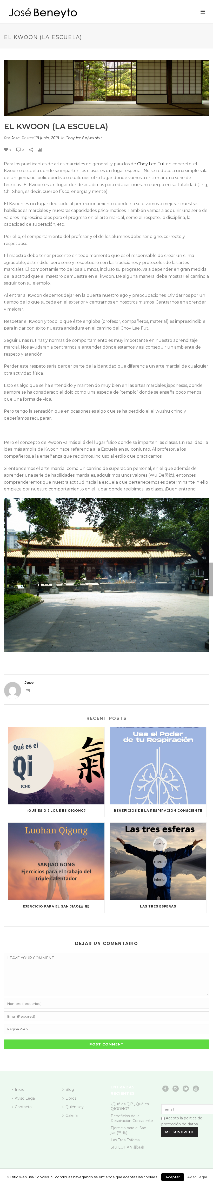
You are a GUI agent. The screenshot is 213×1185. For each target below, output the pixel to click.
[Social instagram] (175, 1089)
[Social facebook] (165, 1089)
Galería (71, 1115)
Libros (70, 1098)
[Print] (43, 150)
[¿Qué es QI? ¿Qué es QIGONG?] (56, 766)
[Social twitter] (186, 1089)
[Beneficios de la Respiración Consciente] (158, 766)
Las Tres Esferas (158, 906)
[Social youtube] (196, 1089)
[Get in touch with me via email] (28, 691)
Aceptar (172, 1177)
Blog (69, 1089)
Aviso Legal (25, 1098)
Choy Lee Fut (151, 163)
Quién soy (74, 1107)
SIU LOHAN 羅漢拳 (127, 1147)
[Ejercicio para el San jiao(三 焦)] (56, 861)
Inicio (19, 1089)
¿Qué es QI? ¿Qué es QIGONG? (56, 810)
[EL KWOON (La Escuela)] (106, 88)
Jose (15, 138)
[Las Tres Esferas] (158, 861)
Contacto (23, 1107)
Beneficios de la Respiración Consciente (158, 810)
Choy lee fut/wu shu (83, 138)
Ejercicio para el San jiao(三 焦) (56, 906)
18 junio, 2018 (47, 138)
